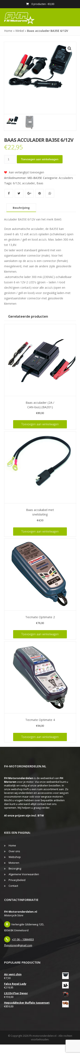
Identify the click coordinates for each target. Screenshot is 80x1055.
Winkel (19, 31)
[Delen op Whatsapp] (50, 193)
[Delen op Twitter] (19, 193)
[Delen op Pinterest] (40, 193)
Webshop (15, 857)
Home (8, 31)
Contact (13, 886)
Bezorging (15, 868)
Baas (40, 183)
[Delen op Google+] (30, 193)
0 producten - (42, 4)
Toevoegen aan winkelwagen (39, 159)
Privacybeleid (17, 880)
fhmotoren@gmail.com (18, 945)
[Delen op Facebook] (9, 193)
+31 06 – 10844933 (23, 939)
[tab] (21, 207)
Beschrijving (21, 208)
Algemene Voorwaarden (24, 874)
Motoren (14, 863)
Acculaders (66, 178)
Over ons (14, 851)
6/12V (17, 183)
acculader (28, 183)
